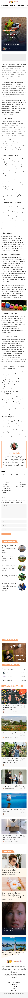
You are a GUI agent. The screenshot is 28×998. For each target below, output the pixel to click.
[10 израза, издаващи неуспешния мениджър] (14, 861)
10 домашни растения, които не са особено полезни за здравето (9, 566)
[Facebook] (14, 669)
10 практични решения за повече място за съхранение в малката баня (14, 837)
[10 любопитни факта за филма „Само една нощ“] (22, 577)
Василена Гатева (8, 841)
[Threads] (14, 680)
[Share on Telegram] (15, 44)
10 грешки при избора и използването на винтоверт (12, 707)
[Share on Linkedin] (13, 44)
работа (3, 476)
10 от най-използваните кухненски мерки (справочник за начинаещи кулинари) (13, 895)
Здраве (12, 30)
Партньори (14, 990)
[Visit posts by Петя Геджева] (4, 48)
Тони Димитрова (8, 737)
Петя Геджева (9, 48)
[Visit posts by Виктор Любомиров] (3, 712)
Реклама (14, 988)
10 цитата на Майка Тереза (13, 786)
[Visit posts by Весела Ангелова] (3, 765)
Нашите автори (14, 982)
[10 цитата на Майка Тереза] (14, 777)
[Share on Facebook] (6, 44)
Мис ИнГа (4, 899)
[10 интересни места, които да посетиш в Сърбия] (14, 944)
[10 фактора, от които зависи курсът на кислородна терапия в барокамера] (22, 587)
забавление (18, 474)
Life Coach (11, 474)
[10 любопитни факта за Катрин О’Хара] (14, 918)
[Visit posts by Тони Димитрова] (3, 737)
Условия (14, 986)
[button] (2, 1)
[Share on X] (9, 44)
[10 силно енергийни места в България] (22, 558)
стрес (8, 476)
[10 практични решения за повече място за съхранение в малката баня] (22, 548)
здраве (24, 474)
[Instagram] (14, 676)
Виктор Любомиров (9, 711)
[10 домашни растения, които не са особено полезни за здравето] (22, 567)
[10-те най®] (14, 2)
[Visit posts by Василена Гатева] (3, 841)
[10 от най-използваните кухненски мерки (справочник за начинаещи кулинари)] (14, 884)
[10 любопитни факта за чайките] (14, 800)
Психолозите (5, 82)
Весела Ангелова (8, 764)
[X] (14, 673)
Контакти (14, 984)
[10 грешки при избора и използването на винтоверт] (14, 696)
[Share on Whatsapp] (11, 44)
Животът (5, 30)
